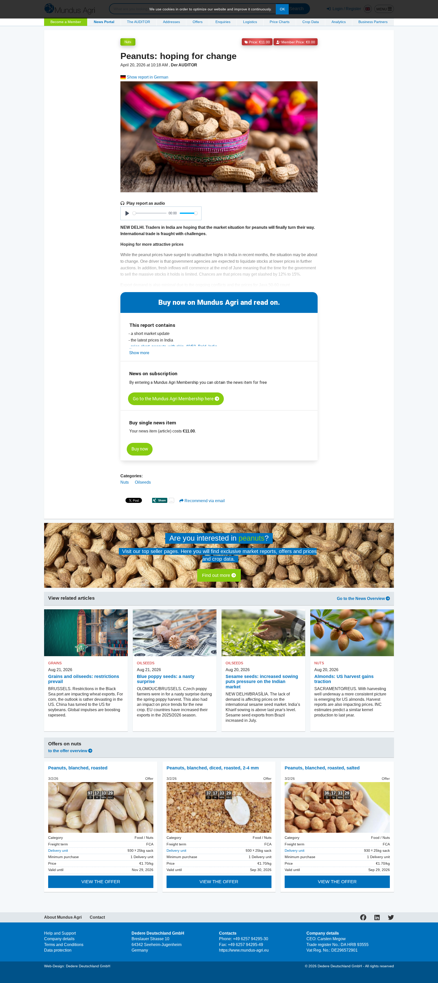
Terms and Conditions (63, 944)
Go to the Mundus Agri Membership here (174, 398)
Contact (97, 917)
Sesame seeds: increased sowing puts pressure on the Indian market (262, 682)
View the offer (100, 881)
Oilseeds (143, 482)
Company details (59, 939)
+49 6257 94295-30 (250, 939)
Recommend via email (204, 501)
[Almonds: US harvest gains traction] (352, 632)
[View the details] (100, 807)
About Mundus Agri (63, 917)
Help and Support (60, 933)
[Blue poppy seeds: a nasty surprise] (174, 632)
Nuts (127, 42)
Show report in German (147, 77)
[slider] (150, 213)
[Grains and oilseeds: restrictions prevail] (86, 632)
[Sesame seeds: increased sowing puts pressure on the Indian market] (263, 632)
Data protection (57, 950)
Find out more (216, 575)
